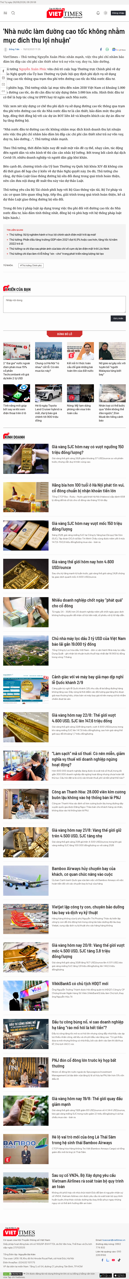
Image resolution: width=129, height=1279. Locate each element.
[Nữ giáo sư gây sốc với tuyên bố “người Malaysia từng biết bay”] (112, 351)
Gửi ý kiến (118, 318)
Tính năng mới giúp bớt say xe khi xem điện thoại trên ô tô (15, 409)
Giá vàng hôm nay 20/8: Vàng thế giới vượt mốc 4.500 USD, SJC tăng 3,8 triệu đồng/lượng (88, 950)
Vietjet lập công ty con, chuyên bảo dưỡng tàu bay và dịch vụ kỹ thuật (88, 909)
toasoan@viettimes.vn (113, 1240)
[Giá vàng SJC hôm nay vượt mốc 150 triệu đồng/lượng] (26, 535)
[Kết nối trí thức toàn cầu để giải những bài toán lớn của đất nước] (80, 351)
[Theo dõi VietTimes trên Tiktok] (119, 1260)
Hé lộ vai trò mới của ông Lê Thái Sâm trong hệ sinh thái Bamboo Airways (84, 1139)
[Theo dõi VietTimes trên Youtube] (113, 1260)
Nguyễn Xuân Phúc (33, 69)
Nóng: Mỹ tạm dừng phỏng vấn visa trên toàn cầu (79, 409)
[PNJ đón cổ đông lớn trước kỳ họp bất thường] (26, 1072)
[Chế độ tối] (105, 13)
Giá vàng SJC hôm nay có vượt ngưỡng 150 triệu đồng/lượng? (88, 449)
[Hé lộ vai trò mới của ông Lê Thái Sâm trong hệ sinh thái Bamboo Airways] (26, 1149)
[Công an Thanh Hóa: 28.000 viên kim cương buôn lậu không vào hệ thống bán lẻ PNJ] (26, 804)
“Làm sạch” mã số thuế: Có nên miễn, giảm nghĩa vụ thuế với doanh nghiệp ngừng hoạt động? (88, 759)
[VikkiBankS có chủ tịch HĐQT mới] (26, 996)
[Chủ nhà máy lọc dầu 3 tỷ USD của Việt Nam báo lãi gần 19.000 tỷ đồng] (26, 650)
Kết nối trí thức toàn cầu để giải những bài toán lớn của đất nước (80, 367)
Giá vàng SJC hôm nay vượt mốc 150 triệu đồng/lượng (87, 526)
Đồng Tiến (14, 49)
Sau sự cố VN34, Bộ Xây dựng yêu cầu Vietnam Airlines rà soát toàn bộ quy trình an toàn (88, 1181)
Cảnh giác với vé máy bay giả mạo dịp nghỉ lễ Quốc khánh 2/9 (87, 679)
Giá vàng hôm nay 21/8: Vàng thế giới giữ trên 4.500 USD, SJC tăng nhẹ (86, 832)
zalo (107, 1260)
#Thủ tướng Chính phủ (31, 265)
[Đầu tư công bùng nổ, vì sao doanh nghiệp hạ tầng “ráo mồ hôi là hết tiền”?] (26, 1034)
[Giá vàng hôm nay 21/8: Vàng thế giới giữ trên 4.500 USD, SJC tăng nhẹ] (26, 842)
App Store (106, 1275)
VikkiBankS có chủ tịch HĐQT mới (80, 983)
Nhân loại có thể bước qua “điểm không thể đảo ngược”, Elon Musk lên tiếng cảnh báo (112, 413)
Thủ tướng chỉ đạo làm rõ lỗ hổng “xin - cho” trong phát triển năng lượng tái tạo (56, 253)
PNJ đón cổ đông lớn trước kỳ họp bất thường (84, 1062)
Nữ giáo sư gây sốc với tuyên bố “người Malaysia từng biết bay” (112, 369)
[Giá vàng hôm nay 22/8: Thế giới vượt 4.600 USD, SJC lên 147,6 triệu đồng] (26, 727)
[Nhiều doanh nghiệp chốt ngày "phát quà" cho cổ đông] (26, 612)
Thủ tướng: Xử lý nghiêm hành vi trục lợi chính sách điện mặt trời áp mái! (52, 234)
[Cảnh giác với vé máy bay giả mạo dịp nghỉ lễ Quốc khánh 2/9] (26, 689)
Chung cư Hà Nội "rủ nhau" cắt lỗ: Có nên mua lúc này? (47, 367)
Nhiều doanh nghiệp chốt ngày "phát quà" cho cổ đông (87, 602)
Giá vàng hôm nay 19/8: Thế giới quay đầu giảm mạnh (87, 1101)
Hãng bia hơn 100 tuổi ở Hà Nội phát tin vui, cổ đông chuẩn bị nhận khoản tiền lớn (88, 487)
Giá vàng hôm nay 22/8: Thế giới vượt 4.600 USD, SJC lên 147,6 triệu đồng (84, 717)
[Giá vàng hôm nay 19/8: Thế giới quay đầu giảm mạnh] (26, 1111)
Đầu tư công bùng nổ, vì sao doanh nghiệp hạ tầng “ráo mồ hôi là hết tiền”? (87, 1024)
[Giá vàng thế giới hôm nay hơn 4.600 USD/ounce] (26, 574)
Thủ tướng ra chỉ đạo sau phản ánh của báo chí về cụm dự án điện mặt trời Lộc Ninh (59, 248)
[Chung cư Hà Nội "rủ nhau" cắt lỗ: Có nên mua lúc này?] (48, 351)
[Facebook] (100, 49)
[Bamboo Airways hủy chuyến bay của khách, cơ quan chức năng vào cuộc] (26, 881)
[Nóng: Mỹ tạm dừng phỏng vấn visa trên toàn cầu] (80, 393)
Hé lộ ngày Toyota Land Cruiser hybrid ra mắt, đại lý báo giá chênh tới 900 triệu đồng (48, 413)
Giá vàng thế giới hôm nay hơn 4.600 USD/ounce (83, 564)
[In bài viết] (107, 49)
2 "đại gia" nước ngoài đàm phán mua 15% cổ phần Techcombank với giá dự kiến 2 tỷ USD (16, 371)
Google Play (120, 1275)
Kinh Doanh (15, 437)
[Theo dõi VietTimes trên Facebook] (102, 1260)
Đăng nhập (118, 13)
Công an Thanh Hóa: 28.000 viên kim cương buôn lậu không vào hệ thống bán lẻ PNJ (89, 794)
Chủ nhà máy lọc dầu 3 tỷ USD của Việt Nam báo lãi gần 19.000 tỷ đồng (89, 641)
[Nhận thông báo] (98, 13)
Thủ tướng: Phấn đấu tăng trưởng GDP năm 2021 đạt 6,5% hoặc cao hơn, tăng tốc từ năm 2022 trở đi (63, 241)
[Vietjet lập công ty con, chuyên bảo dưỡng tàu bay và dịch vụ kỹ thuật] (26, 919)
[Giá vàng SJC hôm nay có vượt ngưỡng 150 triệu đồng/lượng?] (26, 459)
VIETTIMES (64, 13)
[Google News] (119, 49)
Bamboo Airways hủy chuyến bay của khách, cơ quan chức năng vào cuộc (83, 871)
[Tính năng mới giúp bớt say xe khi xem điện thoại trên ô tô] (16, 393)
